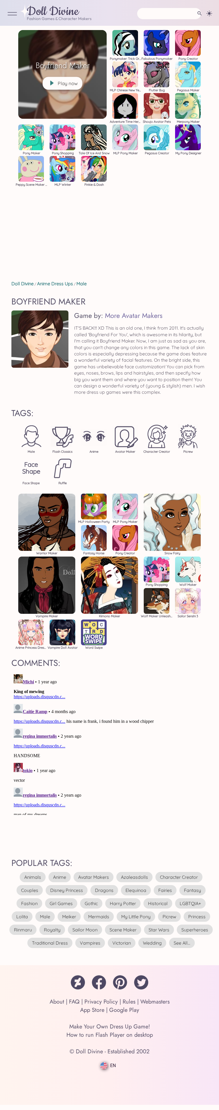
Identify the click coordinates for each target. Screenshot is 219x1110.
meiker (69, 916)
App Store (92, 1010)
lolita (22, 916)
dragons (104, 890)
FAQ (74, 1002)
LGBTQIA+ (190, 903)
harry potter (123, 903)
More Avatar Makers (134, 315)
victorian (121, 943)
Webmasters (155, 1002)
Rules (129, 1002)
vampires (90, 943)
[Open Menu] (12, 14)
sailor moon (85, 930)
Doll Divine (53, 11)
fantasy (192, 890)
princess (197, 916)
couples (29, 890)
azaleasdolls (134, 877)
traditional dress (50, 943)
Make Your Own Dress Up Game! (109, 1026)
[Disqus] (109, 743)
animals (32, 877)
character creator (179, 877)
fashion (29, 903)
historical (158, 903)
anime (59, 877)
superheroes (194, 930)
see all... (182, 943)
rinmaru (23, 930)
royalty (52, 930)
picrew (169, 916)
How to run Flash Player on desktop (109, 1035)
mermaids (98, 916)
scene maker (123, 930)
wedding (152, 943)
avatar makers (93, 877)
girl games (61, 903)
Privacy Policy (101, 1002)
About (57, 1002)
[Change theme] (209, 13)
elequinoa (135, 890)
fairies (165, 890)
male (45, 916)
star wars (159, 930)
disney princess (66, 890)
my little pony (136, 916)
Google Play (124, 1010)
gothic (91, 903)
